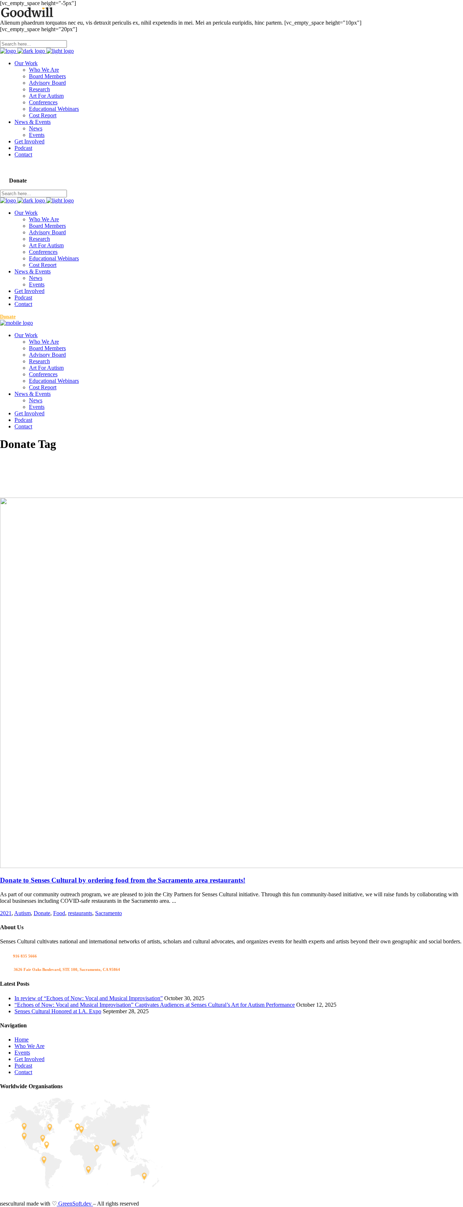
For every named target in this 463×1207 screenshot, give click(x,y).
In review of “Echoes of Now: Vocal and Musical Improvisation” (88, 998)
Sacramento (108, 913)
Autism (22, 913)
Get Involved (29, 1059)
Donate (42, 913)
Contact (23, 1072)
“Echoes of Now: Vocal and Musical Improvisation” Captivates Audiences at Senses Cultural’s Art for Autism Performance (154, 1005)
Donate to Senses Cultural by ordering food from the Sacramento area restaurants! (122, 880)
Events (22, 1052)
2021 (6, 913)
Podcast (23, 1066)
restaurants (80, 913)
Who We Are (29, 1046)
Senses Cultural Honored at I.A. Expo (57, 1011)
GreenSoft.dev (75, 1203)
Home (21, 1039)
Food (59, 913)
